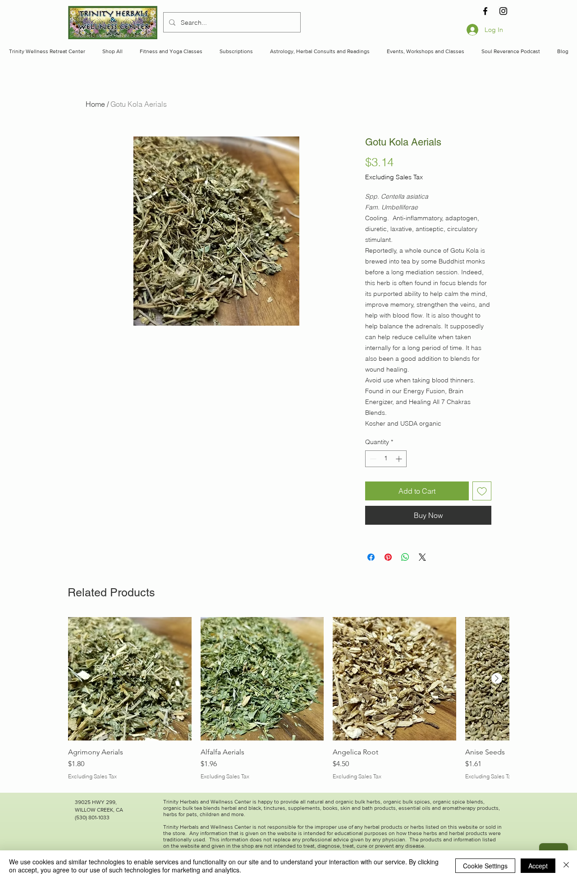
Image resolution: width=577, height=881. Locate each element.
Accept (538, 865)
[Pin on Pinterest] (388, 557)
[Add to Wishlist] (481, 490)
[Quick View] (130, 678)
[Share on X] (422, 557)
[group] (288, 699)
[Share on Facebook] (371, 557)
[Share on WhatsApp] (405, 557)
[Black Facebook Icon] (485, 11)
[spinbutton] (386, 459)
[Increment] (399, 459)
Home (95, 104)
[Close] (566, 866)
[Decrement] (372, 459)
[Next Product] (496, 678)
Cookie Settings (485, 865)
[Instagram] (503, 11)
